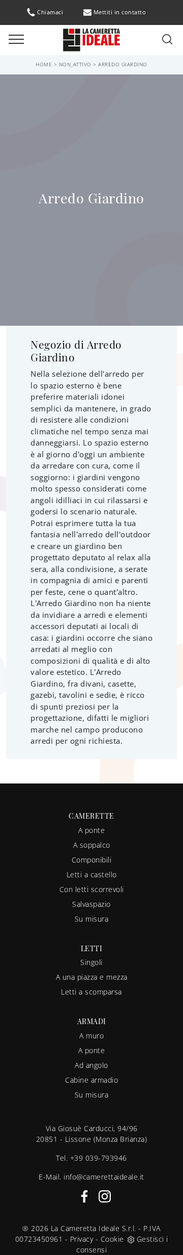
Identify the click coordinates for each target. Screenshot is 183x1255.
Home (44, 64)
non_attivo (75, 64)
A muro (91, 1035)
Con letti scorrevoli (91, 889)
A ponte (91, 830)
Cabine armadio (91, 1080)
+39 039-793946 (98, 1158)
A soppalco (91, 845)
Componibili (92, 860)
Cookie (112, 1239)
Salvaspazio (91, 904)
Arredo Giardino (122, 64)
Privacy (82, 1239)
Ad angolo (91, 1065)
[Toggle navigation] (16, 40)
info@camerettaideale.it (104, 1177)
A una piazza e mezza (92, 977)
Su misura (92, 919)
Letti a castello (92, 874)
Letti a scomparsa (91, 992)
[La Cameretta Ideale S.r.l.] (91, 39)
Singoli (91, 962)
